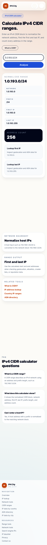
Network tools (7, 502)
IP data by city (7, 515)
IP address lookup (12, 289)
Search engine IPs (9, 531)
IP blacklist (6, 534)
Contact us (6, 541)
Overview (5, 495)
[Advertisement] (23, 204)
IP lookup (5, 499)
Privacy (5, 537)
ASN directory (11, 297)
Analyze (24, 65)
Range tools (6, 524)
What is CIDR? (10, 48)
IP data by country (9, 509)
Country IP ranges (12, 293)
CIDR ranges (7, 505)
